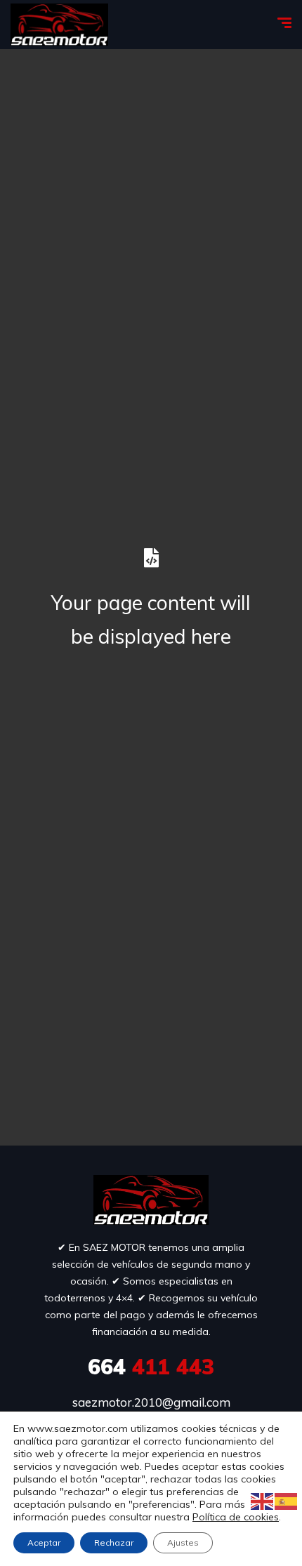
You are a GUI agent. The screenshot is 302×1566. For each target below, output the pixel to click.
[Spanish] (286, 1500)
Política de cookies (235, 1517)
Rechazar (113, 1542)
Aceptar (43, 1542)
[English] (263, 1500)
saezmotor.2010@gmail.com (151, 1402)
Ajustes (183, 1542)
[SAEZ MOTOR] (59, 25)
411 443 (151, 1366)
